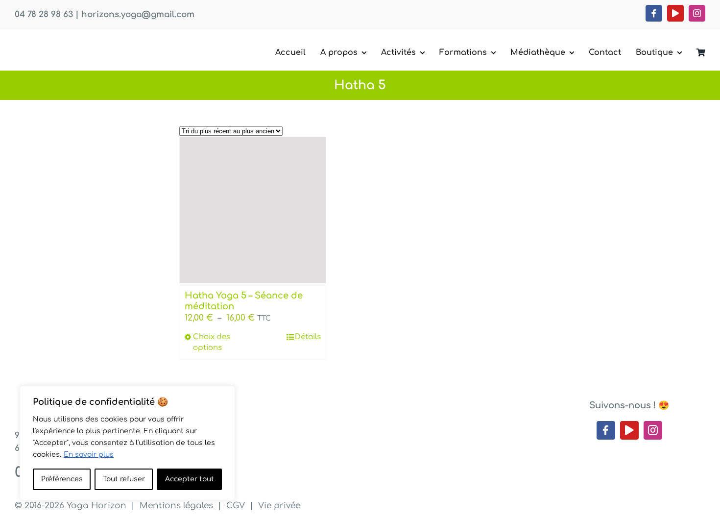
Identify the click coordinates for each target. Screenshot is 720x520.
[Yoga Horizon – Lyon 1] (88, 43)
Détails (308, 337)
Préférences (62, 479)
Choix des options (211, 342)
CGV (235, 505)
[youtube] (675, 13)
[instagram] (697, 13)
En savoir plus (89, 454)
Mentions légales (176, 505)
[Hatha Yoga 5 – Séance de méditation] (253, 210)
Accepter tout (189, 479)
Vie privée (279, 505)
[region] (127, 443)
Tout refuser (124, 479)
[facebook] (654, 13)
